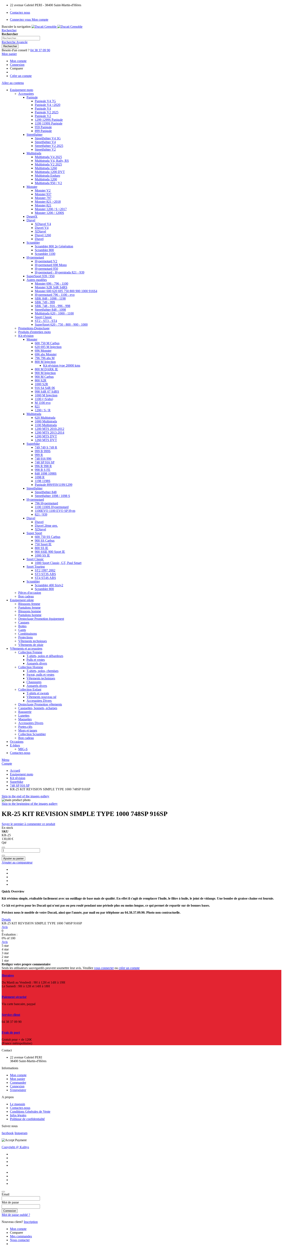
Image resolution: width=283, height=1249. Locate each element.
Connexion (17, 64)
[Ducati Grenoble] (56, 26)
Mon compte (18, 61)
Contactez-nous (20, 1108)
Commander (18, 1082)
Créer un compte (21, 76)
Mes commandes (21, 1236)
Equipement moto (21, 774)
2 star (5, 957)
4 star (5, 949)
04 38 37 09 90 (40, 50)
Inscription (31, 1222)
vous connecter (104, 968)
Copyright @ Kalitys (15, 1147)
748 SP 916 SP (20, 785)
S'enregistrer (18, 1090)
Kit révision (17, 778)
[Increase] (3, 855)
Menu (5, 760)
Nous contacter (20, 1240)
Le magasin (17, 1104)
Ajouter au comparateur (17, 862)
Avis (5, 927)
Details (6, 919)
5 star (5, 945)
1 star (5, 960)
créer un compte (129, 968)
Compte (7, 763)
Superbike (16, 781)
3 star (5, 953)
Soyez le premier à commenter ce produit (28, 824)
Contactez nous (20, 12)
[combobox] (21, 38)
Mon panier (17, 1079)
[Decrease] (3, 847)
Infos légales (18, 1115)
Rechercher (9, 30)
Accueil (15, 770)
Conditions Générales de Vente (30, 1111)
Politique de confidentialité (27, 1119)
